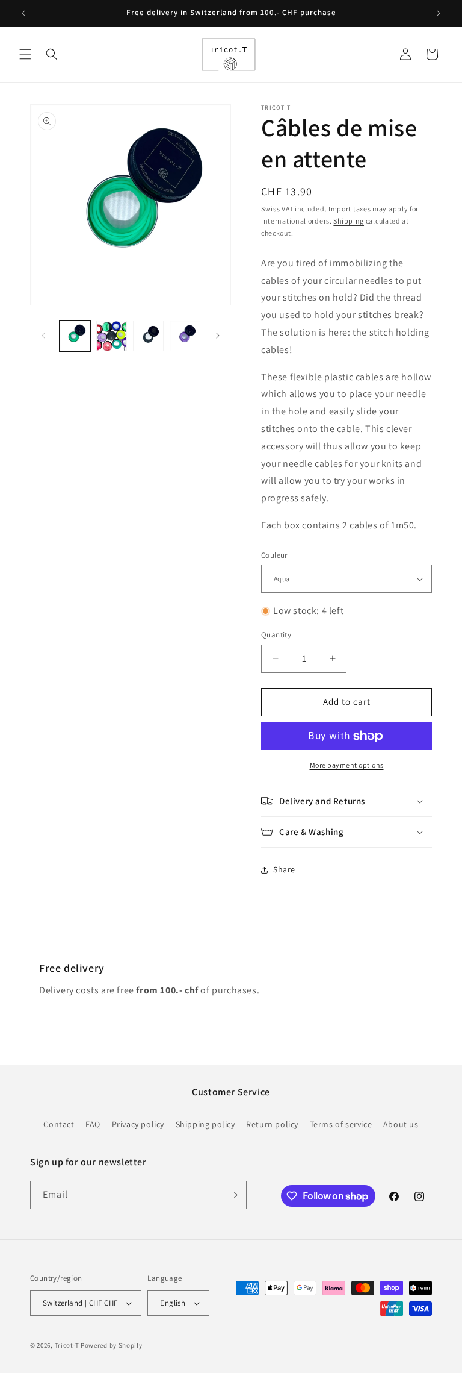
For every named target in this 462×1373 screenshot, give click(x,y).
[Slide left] (43, 335)
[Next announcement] (438, 13)
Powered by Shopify (112, 1345)
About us (401, 1124)
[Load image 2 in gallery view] (111, 336)
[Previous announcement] (23, 13)
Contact (58, 1124)
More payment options (347, 764)
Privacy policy (138, 1124)
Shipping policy (205, 1124)
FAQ (92, 1124)
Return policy (272, 1124)
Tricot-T (67, 1345)
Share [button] (284, 869)
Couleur (274, 555)
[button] (25, 54)
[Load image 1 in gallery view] (75, 336)
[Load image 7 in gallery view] (185, 336)
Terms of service (341, 1124)
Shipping (348, 220)
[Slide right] (218, 335)
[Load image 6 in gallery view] (148, 336)
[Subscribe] (233, 1195)
